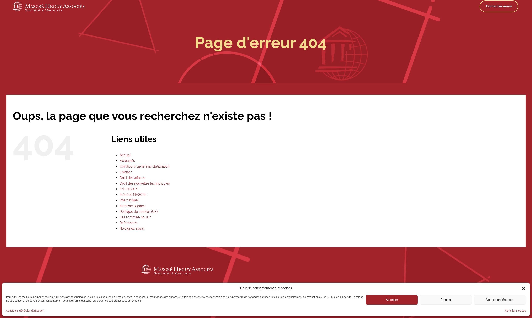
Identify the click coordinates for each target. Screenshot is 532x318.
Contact (126, 172)
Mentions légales (132, 206)
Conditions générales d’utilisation (25, 310)
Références (128, 223)
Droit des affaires (132, 178)
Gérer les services (515, 310)
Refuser (445, 299)
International (129, 200)
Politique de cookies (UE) (139, 212)
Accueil (125, 155)
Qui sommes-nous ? (135, 217)
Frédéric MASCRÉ (133, 195)
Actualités (127, 161)
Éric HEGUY (129, 189)
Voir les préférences (499, 299)
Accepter (392, 299)
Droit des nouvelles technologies (145, 183)
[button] (524, 288)
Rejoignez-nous (132, 228)
